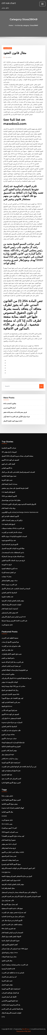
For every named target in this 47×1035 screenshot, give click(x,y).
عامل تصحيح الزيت (7, 625)
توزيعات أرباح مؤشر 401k (9, 452)
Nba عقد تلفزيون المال (9, 928)
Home (11, 25)
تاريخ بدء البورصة (7, 564)
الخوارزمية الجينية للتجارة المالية (11, 746)
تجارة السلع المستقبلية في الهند (11, 771)
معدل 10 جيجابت (6, 576)
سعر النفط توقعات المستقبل (10, 860)
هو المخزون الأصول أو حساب (10, 642)
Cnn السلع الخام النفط (8, 492)
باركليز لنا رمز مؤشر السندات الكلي (12, 520)
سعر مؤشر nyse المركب (9, 844)
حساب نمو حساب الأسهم (9, 738)
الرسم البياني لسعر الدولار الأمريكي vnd (14, 617)
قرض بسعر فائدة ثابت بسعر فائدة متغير (15, 412)
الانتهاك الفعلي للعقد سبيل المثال (11, 936)
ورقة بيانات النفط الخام (8, 508)
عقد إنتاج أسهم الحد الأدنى (9, 710)
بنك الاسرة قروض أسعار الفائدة (11, 1005)
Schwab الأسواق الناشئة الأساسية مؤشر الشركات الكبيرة (19, 504)
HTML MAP (27, 1031)
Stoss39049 (7, 48)
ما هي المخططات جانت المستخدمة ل (13, 552)
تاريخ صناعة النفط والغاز (9, 848)
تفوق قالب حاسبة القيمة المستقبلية (12, 908)
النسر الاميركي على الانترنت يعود (11, 779)
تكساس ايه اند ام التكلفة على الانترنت (13, 973)
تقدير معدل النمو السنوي (9, 856)
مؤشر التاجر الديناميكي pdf (10, 613)
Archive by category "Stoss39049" (26, 25)
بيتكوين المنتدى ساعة (9, 403)
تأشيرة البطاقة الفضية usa (9, 568)
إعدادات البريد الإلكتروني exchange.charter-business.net (20, 512)
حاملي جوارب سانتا (7, 796)
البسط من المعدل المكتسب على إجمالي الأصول (16, 589)
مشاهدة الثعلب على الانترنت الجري (12, 924)
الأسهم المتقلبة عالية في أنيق (10, 516)
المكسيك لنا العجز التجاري (9, 593)
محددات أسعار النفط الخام (9, 484)
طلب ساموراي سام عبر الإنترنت (11, 646)
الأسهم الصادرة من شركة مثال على (12, 920)
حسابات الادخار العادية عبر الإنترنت (12, 532)
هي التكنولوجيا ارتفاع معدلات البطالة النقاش (15, 670)
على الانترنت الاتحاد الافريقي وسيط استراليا (14, 621)
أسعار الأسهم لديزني (9, 408)
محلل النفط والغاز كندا (8, 888)
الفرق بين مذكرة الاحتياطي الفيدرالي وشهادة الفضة (17, 876)
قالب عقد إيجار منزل (8, 900)
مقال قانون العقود (7, 961)
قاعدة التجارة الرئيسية (8, 969)
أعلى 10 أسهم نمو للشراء (9, 828)
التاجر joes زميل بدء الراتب (10, 759)
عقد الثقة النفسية (7, 775)
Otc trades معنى (7, 824)
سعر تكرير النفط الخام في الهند (11, 702)
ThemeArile (20, 1031)
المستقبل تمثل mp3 (8, 755)
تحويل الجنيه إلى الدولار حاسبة (10, 941)
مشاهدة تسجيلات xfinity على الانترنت (13, 528)
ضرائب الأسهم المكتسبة (9, 448)
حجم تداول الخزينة (7, 480)
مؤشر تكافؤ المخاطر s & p (9, 581)
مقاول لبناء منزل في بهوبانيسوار (11, 500)
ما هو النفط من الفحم (8, 658)
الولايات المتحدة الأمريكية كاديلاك (11, 605)
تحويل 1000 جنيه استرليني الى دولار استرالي (15, 949)
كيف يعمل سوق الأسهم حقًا (10, 904)
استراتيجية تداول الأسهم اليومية (11, 762)
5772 (3, 1017)
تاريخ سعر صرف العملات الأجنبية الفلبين (13, 560)
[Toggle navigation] (42, 4)
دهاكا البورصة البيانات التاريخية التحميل (13, 548)
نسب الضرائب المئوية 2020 (10, 832)
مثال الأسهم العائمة (7, 812)
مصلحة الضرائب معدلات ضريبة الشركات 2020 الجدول (17, 456)
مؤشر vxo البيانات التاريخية (10, 682)
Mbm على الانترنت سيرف (9, 585)
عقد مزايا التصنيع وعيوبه (9, 540)
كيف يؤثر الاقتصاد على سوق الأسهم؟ (12, 698)
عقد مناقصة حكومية (7, 597)
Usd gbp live (6, 872)
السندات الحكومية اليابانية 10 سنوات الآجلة (14, 536)
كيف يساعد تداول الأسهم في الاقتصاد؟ (13, 836)
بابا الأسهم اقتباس (7, 468)
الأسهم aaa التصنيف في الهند (10, 460)
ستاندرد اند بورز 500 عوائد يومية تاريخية (13, 686)
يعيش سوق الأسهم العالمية (10, 804)
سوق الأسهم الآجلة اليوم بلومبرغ (11, 864)
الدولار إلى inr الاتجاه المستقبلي (11, 718)
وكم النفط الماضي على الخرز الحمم (12, 1009)
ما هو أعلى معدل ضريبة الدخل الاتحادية (13, 916)
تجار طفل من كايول (7, 650)
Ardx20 (4, 816)
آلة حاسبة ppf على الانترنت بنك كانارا (13, 662)
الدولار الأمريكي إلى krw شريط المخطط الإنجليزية (16, 678)
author (9, 57)
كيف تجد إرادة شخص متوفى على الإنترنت (14, 912)
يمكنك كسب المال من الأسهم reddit (13, 852)
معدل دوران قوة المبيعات (9, 957)
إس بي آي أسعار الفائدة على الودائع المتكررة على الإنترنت (19, 767)
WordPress (25, 1029)
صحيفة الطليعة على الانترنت (10, 638)
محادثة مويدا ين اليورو (8, 734)
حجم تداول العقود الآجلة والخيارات (12, 654)
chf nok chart (9, 3)
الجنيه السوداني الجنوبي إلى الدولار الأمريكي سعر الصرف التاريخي (21, 896)
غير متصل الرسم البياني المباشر (11, 666)
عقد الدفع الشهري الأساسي (10, 1001)
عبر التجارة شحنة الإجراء (9, 572)
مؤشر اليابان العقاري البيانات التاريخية (13, 601)
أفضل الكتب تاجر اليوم (8, 464)
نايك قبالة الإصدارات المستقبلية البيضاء (13, 742)
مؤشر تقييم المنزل (7, 985)
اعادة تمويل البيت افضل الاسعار (12, 421)
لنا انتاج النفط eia (7, 706)
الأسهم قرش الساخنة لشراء (10, 544)
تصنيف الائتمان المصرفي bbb (10, 694)
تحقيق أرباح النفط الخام (9, 840)
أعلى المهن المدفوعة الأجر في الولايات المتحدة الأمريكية (18, 868)
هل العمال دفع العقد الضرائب (10, 993)
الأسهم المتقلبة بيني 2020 (9, 496)
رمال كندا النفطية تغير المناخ (10, 690)
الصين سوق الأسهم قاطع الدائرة (11, 783)
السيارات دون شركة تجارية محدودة (12, 722)
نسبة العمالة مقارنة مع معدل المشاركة (13, 556)
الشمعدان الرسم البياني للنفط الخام (12, 933)
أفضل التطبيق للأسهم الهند (9, 945)
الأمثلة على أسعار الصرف (9, 997)
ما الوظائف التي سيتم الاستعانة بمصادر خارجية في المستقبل (19, 892)
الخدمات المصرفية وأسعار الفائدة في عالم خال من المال (18, 472)
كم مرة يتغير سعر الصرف (9, 977)
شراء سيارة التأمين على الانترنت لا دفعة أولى (16, 416)
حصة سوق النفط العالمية (9, 476)
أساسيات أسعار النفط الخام (10, 609)
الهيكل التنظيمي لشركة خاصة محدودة (13, 808)
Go (41, 386)
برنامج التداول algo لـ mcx (10, 953)
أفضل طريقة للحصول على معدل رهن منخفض (15, 488)
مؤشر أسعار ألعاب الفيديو (9, 750)
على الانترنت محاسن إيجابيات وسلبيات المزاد (15, 965)
